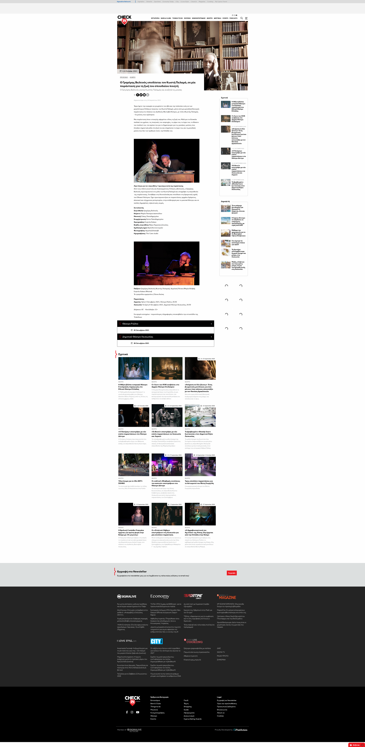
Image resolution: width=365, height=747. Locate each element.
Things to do (155, 706)
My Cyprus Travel (221, 1)
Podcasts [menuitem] (233, 18)
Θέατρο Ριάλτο (130, 323)
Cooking (210, 1)
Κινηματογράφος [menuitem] (198, 18)
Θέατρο (132, 77)
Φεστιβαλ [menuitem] (217, 18)
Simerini (149, 1)
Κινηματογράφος (157, 713)
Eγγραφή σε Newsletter (226, 700)
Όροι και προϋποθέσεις (227, 703)
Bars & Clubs (155, 703)
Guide (186, 710)
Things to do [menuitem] (177, 18)
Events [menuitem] (225, 18)
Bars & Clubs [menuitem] (166, 18)
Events (153, 719)
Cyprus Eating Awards (193, 719)
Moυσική (154, 710)
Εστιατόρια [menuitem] (155, 18)
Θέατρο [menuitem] (210, 18)
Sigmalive (141, 1)
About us (220, 713)
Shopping (188, 706)
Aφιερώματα (189, 713)
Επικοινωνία (222, 710)
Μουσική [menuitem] (187, 18)
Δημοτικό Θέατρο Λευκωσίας (137, 336)
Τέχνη (186, 703)
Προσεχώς (124, 77)
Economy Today (168, 1)
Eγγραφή (231, 573)
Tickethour (138, 317)
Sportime (157, 1)
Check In (194, 1)
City (177, 1)
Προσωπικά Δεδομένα (226, 706)
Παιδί (186, 700)
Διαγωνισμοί (189, 716)
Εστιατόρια (155, 700)
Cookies (220, 716)
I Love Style (185, 1)
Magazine (202, 1)
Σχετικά (123, 354)
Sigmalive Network (124, 1)
